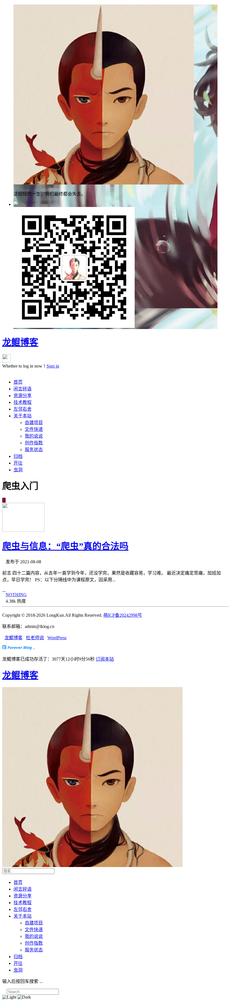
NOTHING (16, 594)
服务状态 (34, 449)
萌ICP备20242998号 (122, 615)
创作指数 (34, 442)
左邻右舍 (23, 409)
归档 (18, 456)
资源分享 (23, 395)
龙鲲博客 (20, 342)
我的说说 (34, 436)
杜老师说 (35, 637)
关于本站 (23, 415)
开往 (18, 463)
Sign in (52, 366)
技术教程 (23, 402)
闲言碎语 (23, 388)
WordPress (56, 637)
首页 (18, 382)
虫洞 (18, 469)
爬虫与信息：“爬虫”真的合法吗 (65, 546)
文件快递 (34, 429)
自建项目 (34, 422)
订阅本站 (105, 659)
